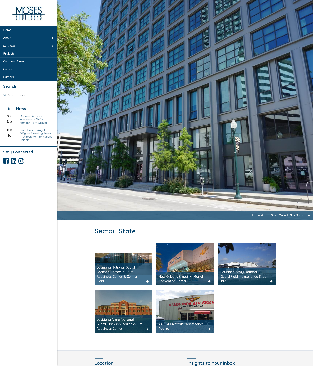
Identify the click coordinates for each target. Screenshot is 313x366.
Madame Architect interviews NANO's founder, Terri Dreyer (33, 119)
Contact (8, 69)
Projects (8, 53)
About (7, 38)
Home (7, 30)
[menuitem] (28, 30)
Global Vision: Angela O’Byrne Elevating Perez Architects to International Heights (36, 135)
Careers (8, 77)
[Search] (5, 95)
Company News (13, 61)
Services (9, 46)
